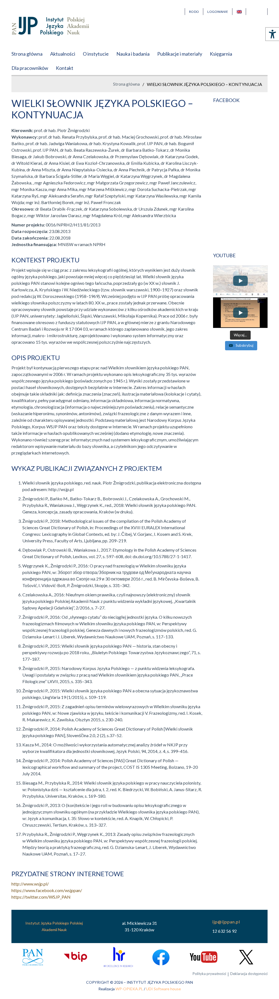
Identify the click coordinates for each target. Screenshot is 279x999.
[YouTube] (203, 957)
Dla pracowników (29, 68)
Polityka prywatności (209, 973)
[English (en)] (239, 11)
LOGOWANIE (217, 12)
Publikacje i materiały (179, 54)
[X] (246, 957)
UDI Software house (163, 988)
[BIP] (75, 957)
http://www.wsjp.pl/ (30, 883)
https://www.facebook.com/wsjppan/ (46, 890)
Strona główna (27, 54)
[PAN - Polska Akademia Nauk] (33, 957)
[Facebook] (161, 957)
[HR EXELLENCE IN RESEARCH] (118, 957)
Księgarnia (221, 54)
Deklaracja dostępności (249, 973)
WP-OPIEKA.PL (129, 988)
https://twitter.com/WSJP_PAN (41, 896)
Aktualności (62, 54)
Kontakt (64, 68)
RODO (194, 12)
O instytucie (96, 54)
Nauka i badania (133, 54)
